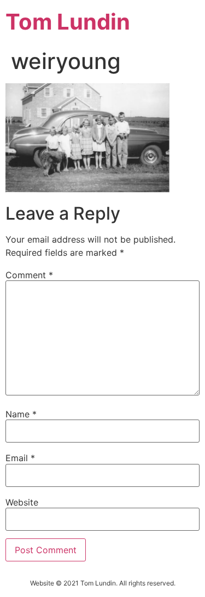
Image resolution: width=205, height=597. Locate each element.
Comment (29, 275)
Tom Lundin (67, 21)
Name (21, 414)
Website (21, 502)
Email (20, 458)
